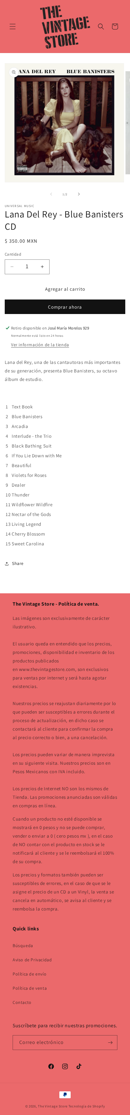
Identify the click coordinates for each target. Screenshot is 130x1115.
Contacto (22, 1002)
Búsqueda (23, 945)
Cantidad (13, 254)
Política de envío (29, 974)
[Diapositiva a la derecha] (79, 194)
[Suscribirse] (110, 1042)
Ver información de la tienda (40, 344)
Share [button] (18, 563)
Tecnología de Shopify (86, 1106)
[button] (13, 26)
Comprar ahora (65, 307)
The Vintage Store (53, 1106)
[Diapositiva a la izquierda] (51, 194)
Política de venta (30, 988)
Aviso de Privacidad (32, 960)
